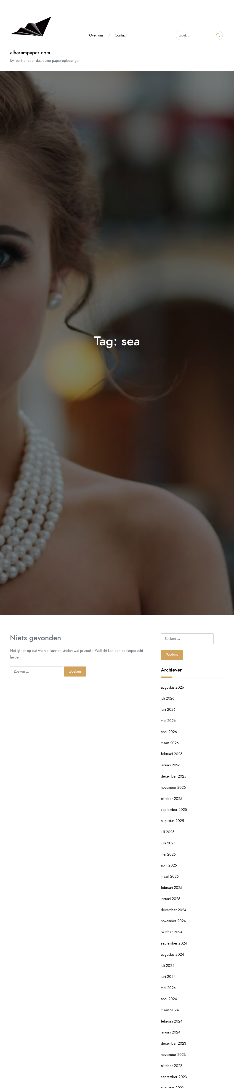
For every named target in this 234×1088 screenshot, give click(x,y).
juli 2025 (167, 832)
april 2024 (169, 999)
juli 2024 (167, 965)
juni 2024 (168, 976)
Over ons (96, 35)
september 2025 (174, 809)
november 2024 (173, 921)
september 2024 (174, 943)
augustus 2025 (172, 820)
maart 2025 (170, 876)
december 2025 (173, 776)
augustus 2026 (172, 687)
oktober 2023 (171, 1065)
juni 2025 (168, 843)
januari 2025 (170, 898)
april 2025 (169, 865)
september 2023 (174, 1077)
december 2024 (173, 910)
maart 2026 (170, 743)
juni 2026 (168, 709)
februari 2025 (171, 887)
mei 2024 (168, 987)
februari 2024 (171, 1021)
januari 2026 (170, 765)
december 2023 (173, 1043)
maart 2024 (170, 1010)
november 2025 (173, 787)
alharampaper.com (30, 52)
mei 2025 (168, 854)
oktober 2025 (171, 798)
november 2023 (173, 1054)
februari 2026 (171, 754)
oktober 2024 (171, 932)
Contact (121, 35)
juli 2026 (167, 698)
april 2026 (169, 731)
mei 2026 (168, 720)
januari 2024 (170, 1032)
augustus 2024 (172, 954)
